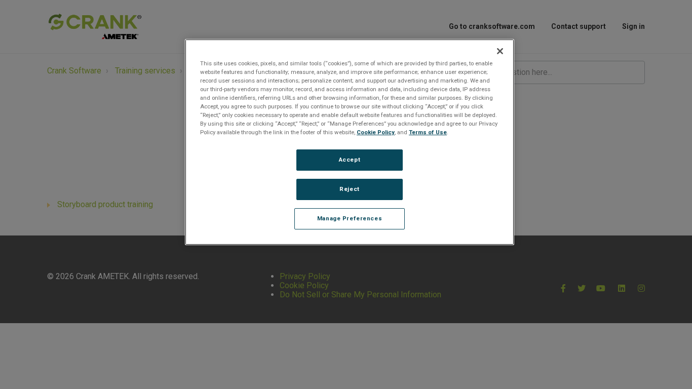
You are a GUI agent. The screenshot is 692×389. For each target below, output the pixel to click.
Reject (349, 188)
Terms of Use (428, 132)
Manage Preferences (349, 218)
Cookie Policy (376, 132)
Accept (349, 159)
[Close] (500, 51)
